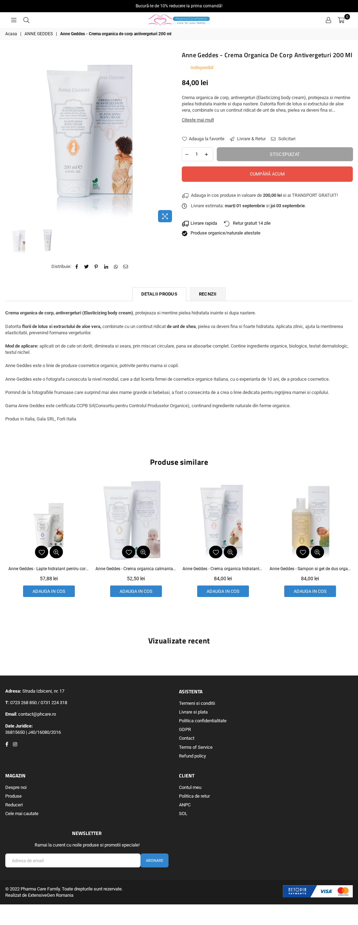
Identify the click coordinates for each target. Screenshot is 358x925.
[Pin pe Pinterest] (96, 266)
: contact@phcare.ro (36, 714)
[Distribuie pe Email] (125, 266)
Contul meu (190, 787)
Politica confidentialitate (203, 720)
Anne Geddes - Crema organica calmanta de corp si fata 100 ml (51, 568)
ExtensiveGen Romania (50, 895)
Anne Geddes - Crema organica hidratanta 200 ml (138, 568)
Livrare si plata (193, 712)
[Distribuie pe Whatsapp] (116, 266)
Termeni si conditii (197, 703)
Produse (13, 796)
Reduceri (14, 804)
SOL (183, 813)
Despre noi (16, 787)
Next (170, 138)
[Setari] (328, 20)
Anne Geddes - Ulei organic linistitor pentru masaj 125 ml (312, 568)
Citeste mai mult (198, 119)
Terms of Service (196, 747)
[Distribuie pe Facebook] (76, 266)
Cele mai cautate (21, 813)
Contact (186, 738)
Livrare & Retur (251, 138)
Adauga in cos (51, 591)
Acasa (11, 33)
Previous (11, 138)
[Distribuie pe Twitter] (86, 266)
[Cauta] (26, 20)
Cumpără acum (267, 174)
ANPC (185, 804)
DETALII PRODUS (159, 294)
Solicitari (286, 138)
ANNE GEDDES (38, 33)
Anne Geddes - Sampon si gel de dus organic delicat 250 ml (225, 568)
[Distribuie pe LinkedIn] (106, 266)
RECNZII (208, 294)
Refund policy (192, 756)
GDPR (185, 729)
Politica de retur (194, 796)
